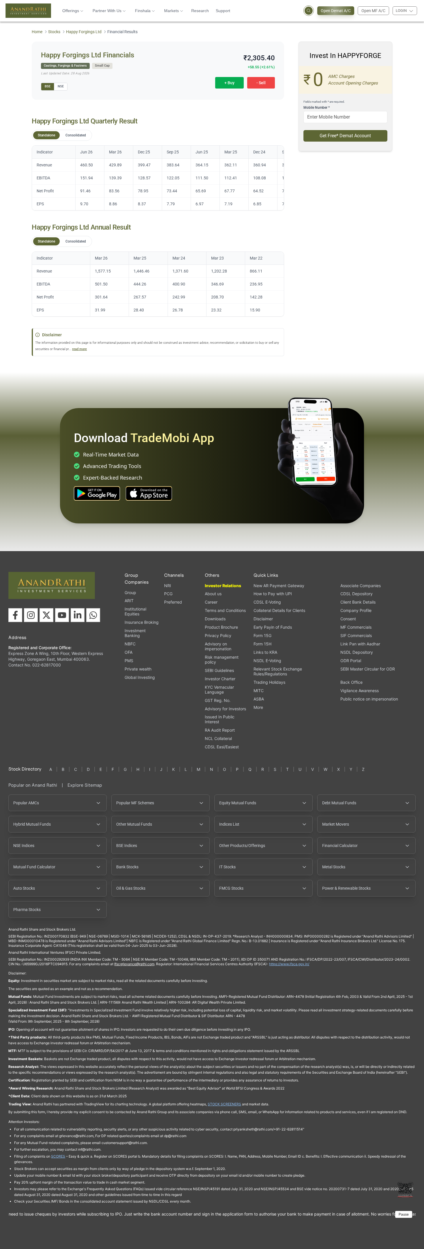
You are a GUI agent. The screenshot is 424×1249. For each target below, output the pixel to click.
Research (200, 11)
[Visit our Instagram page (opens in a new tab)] (31, 615)
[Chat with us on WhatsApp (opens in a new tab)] (93, 615)
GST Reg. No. (217, 700)
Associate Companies (360, 585)
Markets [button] (171, 10)
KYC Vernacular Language (219, 689)
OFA (128, 652)
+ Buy (229, 82)
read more (79, 349)
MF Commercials (356, 627)
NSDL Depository (356, 652)
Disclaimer (263, 618)
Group (130, 592)
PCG (168, 593)
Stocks (54, 31)
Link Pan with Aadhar (360, 643)
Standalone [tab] (46, 135)
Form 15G (262, 635)
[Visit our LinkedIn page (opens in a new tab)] (78, 615)
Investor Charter (220, 678)
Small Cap (102, 65)
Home (37, 31)
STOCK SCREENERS (224, 1104)
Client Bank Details (358, 602)
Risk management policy (222, 659)
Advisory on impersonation (218, 646)
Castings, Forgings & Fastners (65, 65)
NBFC (130, 643)
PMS (129, 660)
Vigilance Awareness (359, 690)
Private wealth (138, 668)
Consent (348, 619)
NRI (167, 585)
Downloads (215, 618)
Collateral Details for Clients (279, 610)
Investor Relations (223, 585)
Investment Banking (135, 633)
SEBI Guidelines (219, 670)
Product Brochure (221, 627)
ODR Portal (350, 660)
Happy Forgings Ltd (84, 31)
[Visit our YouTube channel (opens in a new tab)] (62, 615)
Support (223, 11)
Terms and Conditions (225, 610)
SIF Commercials (356, 635)
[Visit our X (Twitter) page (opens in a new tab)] (46, 615)
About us (213, 593)
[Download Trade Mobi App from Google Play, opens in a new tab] (97, 493)
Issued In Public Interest (219, 719)
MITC (259, 690)
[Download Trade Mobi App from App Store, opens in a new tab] (149, 493)
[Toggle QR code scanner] (405, 1190)
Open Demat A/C (336, 10)
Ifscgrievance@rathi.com (134, 964)
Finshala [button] (143, 10)
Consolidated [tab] (75, 135)
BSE (47, 86)
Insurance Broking (142, 622)
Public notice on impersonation (369, 698)
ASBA (259, 698)
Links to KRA (265, 652)
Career (211, 602)
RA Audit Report (220, 730)
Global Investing (140, 677)
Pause (404, 1214)
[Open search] (308, 10)
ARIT (129, 600)
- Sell (261, 82)
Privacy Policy (218, 635)
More (258, 707)
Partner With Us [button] (107, 10)
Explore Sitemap (84, 785)
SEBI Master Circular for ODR (367, 668)
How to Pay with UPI (273, 593)
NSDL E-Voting (267, 660)
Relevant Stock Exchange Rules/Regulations (278, 671)
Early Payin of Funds (273, 627)
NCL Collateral (218, 738)
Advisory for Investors (225, 708)
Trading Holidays (269, 682)
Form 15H (262, 643)
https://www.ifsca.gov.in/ (289, 964)
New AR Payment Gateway (279, 585)
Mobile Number (316, 108)
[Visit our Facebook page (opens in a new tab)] (15, 615)
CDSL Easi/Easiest (222, 746)
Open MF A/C (373, 10)
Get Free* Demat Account (345, 135)
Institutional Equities (135, 611)
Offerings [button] (70, 10)
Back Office (351, 682)
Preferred (173, 602)
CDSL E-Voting (267, 602)
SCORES (58, 1156)
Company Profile (356, 610)
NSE (61, 86)
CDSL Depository (356, 593)
